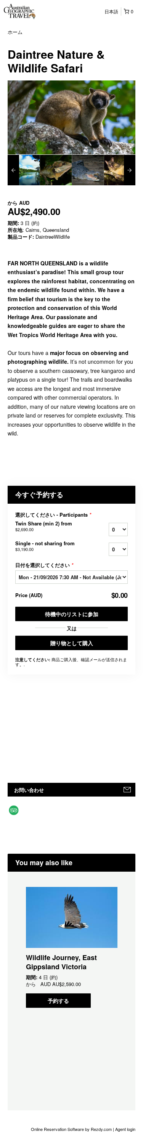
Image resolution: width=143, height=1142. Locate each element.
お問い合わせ (29, 789)
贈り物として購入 (71, 643)
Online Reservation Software (57, 1129)
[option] (24, 170)
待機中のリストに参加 (71, 614)
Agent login (125, 1129)
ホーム (15, 31)
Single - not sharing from (45, 546)
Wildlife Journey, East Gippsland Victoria (61, 962)
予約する (58, 1000)
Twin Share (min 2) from (43, 526)
